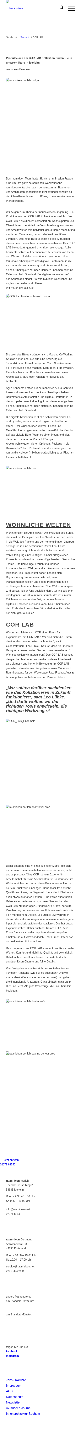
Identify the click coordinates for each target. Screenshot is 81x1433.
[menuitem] (59, 8)
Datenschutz (14, 1397)
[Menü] (69, 8)
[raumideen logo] (33, 8)
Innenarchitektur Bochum (23, 1413)
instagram (12, 1355)
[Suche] (59, 8)
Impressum (14, 1385)
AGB (9, 1391)
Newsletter (13, 1402)
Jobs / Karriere (16, 1380)
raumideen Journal (18, 1408)
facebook (12, 1351)
